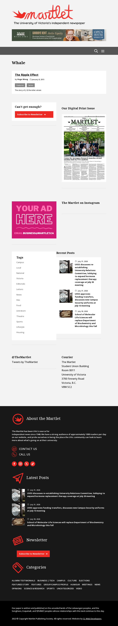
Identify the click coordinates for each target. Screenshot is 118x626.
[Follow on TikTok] (32, 463)
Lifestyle (20, 327)
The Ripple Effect (26, 75)
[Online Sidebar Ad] (34, 237)
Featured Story (20, 584)
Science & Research (34, 588)
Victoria (19, 278)
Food (18, 305)
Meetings (87, 584)
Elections (84, 580)
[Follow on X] (26, 463)
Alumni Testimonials (23, 580)
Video (79, 588)
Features (20, 85)
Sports (19, 321)
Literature (21, 310)
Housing (20, 332)
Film (18, 300)
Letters (19, 289)
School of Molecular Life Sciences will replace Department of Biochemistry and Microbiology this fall (86, 320)
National (20, 273)
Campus (20, 262)
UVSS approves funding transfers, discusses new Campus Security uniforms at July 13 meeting (86, 299)
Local (18, 267)
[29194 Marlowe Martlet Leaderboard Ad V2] (59, 40)
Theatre (20, 316)
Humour (75, 584)
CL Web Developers (92, 618)
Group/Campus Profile (56, 584)
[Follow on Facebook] (14, 463)
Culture (72, 580)
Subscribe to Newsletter (30, 114)
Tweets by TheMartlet (25, 362)
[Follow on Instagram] (20, 463)
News (19, 294)
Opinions (17, 588)
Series (30, 85)
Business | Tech (46, 580)
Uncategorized (65, 588)
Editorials (20, 283)
